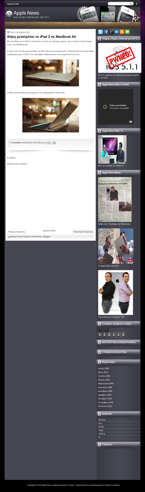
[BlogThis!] (49, 142)
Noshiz (101, 427)
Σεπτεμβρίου (103, 402)
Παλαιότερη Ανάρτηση (83, 232)
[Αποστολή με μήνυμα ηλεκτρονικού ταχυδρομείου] (46, 142)
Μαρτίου (101, 380)
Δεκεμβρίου (102, 391)
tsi (99, 437)
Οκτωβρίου (102, 399)
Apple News (26, 13)
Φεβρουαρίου (103, 383)
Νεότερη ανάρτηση (16, 232)
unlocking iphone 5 (97, 485)
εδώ (63, 92)
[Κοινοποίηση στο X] (51, 142)
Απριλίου (101, 376)
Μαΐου (100, 372)
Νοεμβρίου (102, 395)
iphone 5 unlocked (112, 485)
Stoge (100, 430)
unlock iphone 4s (82, 485)
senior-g (101, 434)
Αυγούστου (102, 406)
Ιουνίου (101, 368)
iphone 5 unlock (68, 485)
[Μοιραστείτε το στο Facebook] (54, 142)
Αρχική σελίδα (13, 4)
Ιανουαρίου (102, 387)
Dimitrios (30, 143)
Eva (100, 423)
